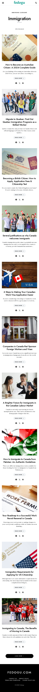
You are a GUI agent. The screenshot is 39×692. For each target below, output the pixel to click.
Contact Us (13, 678)
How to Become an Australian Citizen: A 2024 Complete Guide (19, 66)
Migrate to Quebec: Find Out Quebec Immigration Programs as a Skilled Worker (19, 122)
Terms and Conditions (12, 680)
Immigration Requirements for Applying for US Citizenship (19, 573)
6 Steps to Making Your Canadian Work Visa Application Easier (19, 293)
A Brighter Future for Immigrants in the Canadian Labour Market (19, 404)
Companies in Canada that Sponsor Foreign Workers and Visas (19, 348)
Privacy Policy (24, 678)
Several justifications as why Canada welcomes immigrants (19, 237)
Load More (18, 656)
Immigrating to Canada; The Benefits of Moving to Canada (19, 630)
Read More (18, 78)
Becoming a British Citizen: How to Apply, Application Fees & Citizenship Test (19, 181)
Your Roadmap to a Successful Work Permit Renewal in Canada (19, 517)
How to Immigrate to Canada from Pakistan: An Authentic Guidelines (19, 461)
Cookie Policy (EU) (29, 680)
